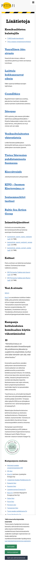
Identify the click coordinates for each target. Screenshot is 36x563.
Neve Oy (10, 493)
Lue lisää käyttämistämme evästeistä (17, 541)
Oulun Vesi (10, 498)
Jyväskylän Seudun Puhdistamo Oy (19, 480)
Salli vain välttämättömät (16, 558)
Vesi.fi (7, 297)
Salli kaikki (10, 547)
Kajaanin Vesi (11, 483)
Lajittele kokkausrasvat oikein (14, 75)
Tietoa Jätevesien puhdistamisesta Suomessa (16, 159)
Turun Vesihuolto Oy (14, 514)
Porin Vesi (10, 501)
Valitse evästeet (12, 552)
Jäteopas (10, 111)
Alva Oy (9, 474)
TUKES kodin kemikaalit (15, 38)
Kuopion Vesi (11, 486)
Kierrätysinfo (13, 172)
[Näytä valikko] (33, 2)
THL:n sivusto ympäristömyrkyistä (19, 42)
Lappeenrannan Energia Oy (16, 489)
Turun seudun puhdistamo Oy (17, 511)
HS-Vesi (9, 471)
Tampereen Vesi (12, 508)
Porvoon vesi (11, 505)
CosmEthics (12, 94)
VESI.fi (7, 293)
